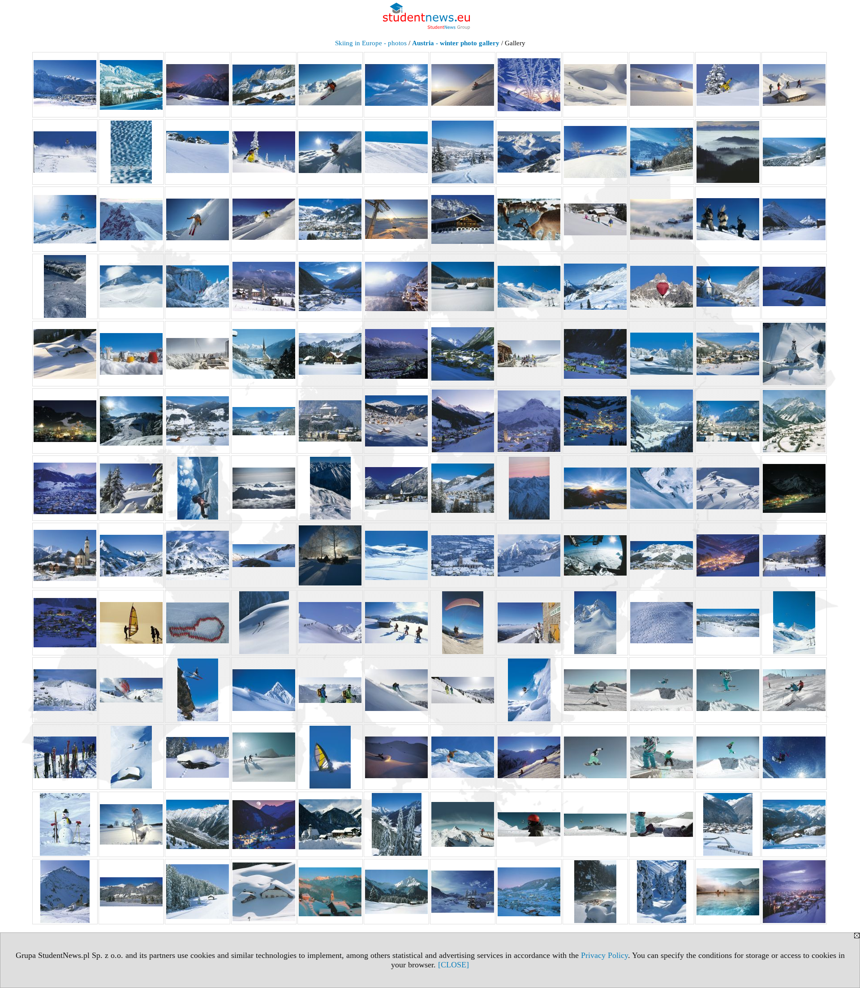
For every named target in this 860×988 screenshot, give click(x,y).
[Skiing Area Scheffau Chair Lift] (65, 690)
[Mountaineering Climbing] (197, 488)
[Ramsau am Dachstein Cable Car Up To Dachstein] (595, 555)
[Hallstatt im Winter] (396, 286)
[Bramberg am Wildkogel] (794, 152)
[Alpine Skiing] (330, 84)
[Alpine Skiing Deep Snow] (595, 84)
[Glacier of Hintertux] (131, 286)
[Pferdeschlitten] (330, 555)
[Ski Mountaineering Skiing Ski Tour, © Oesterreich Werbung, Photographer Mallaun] (264, 622)
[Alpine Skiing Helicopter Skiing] (65, 152)
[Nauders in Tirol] (462, 488)
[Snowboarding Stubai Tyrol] (595, 757)
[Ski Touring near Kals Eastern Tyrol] (529, 622)
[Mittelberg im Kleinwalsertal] (794, 421)
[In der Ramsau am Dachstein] (330, 353)
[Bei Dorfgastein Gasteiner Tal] (661, 152)
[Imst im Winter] (264, 353)
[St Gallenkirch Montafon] (330, 824)
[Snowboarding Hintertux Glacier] (529, 757)
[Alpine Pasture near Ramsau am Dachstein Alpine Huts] (264, 84)
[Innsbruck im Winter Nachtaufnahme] (396, 353)
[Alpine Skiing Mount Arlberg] (197, 152)
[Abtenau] (65, 84)
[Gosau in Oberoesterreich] (264, 286)
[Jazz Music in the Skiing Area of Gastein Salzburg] (529, 353)
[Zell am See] (794, 891)
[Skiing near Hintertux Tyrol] (264, 690)
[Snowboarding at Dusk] (396, 757)
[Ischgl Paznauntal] (462, 353)
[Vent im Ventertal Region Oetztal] (65, 891)
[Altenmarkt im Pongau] (462, 152)
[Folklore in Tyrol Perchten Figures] (728, 219)
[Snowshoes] (131, 824)
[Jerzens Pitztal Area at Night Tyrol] (595, 353)
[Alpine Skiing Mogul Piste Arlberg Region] (131, 152)
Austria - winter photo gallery (455, 43)
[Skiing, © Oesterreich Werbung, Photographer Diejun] (65, 757)
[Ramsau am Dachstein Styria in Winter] (661, 555)
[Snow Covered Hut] (197, 757)
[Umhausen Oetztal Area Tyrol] (728, 824)
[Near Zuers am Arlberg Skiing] (661, 488)
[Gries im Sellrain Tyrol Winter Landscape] (330, 286)
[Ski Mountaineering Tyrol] (330, 622)
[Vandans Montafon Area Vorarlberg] (794, 824)
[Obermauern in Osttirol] (65, 555)
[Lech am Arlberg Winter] (529, 421)
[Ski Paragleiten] (462, 622)
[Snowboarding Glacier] (462, 757)
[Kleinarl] (197, 421)
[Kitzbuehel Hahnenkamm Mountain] (131, 421)
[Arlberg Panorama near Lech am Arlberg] (529, 152)
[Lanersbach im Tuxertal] (462, 421)
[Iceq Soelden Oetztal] (197, 353)
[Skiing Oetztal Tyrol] (330, 690)
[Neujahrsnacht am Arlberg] (794, 488)
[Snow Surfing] (330, 757)
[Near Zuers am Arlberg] (728, 488)
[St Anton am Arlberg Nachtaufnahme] (264, 824)
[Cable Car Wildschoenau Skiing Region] (65, 219)
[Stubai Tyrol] (529, 824)
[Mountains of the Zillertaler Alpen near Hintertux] (330, 488)
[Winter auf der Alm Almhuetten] (264, 891)
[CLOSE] (453, 964)
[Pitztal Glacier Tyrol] (396, 555)
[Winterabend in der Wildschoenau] (529, 891)
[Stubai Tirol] (462, 824)
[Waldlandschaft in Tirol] (197, 891)
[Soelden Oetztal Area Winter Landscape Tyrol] (197, 824)
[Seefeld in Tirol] (794, 555)
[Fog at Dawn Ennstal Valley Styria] (661, 219)
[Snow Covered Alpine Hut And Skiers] (131, 757)
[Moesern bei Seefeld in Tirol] (131, 488)
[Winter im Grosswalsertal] (330, 891)
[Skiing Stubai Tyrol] (595, 690)
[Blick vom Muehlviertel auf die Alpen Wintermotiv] (728, 152)
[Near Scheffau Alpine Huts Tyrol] (595, 488)
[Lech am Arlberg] (595, 421)
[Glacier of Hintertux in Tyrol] (65, 286)
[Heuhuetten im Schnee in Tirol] (462, 286)
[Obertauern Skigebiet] (197, 555)
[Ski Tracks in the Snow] (661, 622)
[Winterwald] (661, 891)
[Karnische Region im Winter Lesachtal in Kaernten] (661, 353)
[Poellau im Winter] (462, 555)
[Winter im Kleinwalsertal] (396, 891)
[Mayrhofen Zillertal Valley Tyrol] (661, 421)
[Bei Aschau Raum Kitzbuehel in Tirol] (595, 152)
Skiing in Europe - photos (371, 43)
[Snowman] (65, 824)
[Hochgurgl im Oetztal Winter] (595, 286)
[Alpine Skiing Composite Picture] (529, 84)
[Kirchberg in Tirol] (728, 353)
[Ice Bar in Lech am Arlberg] (131, 353)
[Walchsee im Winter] (131, 891)
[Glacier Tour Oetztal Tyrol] (197, 286)
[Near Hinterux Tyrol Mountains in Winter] (529, 488)
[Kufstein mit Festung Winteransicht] (330, 421)
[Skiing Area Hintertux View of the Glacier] (794, 622)
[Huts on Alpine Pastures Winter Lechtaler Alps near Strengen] (65, 353)
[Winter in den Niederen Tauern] (462, 891)
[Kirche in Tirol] (794, 353)
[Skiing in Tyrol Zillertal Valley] (131, 690)
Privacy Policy (604, 955)
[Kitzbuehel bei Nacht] (65, 421)
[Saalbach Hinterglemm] (728, 555)
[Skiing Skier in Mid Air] (529, 690)
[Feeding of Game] (529, 219)
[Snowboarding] (794, 757)
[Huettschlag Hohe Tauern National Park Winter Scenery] (728, 286)
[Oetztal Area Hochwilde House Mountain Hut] (264, 555)
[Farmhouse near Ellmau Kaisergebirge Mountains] (462, 219)
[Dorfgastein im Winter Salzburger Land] (330, 219)
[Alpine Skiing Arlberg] (462, 84)
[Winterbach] (595, 891)
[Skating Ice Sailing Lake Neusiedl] (131, 622)
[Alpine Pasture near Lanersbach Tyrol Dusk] (197, 84)
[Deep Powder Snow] (197, 219)
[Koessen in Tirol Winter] (264, 421)
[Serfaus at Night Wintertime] (65, 622)
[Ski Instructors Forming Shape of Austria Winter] (197, 622)
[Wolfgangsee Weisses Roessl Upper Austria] (728, 891)
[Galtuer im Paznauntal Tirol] (794, 219)
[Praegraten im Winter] (529, 555)
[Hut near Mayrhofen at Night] (794, 286)
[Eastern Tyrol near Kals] (396, 219)
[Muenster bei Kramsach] (396, 488)
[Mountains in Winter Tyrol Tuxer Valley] (264, 488)
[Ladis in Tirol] (396, 421)
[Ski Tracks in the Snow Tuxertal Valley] (595, 622)
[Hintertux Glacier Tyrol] (529, 286)
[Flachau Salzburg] (595, 219)
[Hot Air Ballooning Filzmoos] (661, 286)
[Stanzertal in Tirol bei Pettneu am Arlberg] (396, 824)
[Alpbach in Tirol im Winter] (131, 84)
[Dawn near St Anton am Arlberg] (131, 219)
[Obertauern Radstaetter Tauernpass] (131, 555)
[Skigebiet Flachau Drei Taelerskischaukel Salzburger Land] (728, 622)
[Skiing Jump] (197, 690)
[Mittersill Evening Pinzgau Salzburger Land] (65, 488)
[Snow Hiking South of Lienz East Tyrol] (264, 757)
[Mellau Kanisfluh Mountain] (728, 421)
